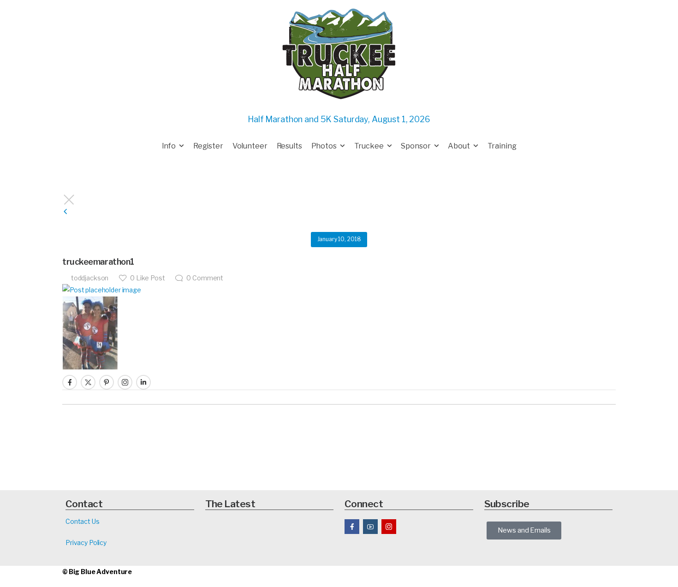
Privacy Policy (86, 542)
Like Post (147, 278)
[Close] (339, 199)
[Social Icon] (69, 382)
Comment (204, 278)
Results (289, 146)
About (459, 146)
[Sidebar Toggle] (65, 212)
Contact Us (82, 521)
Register (208, 146)
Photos (324, 146)
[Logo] (339, 53)
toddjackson (89, 278)
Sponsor (415, 146)
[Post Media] (339, 290)
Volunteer (250, 146)
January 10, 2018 (339, 239)
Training (502, 146)
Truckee (369, 146)
